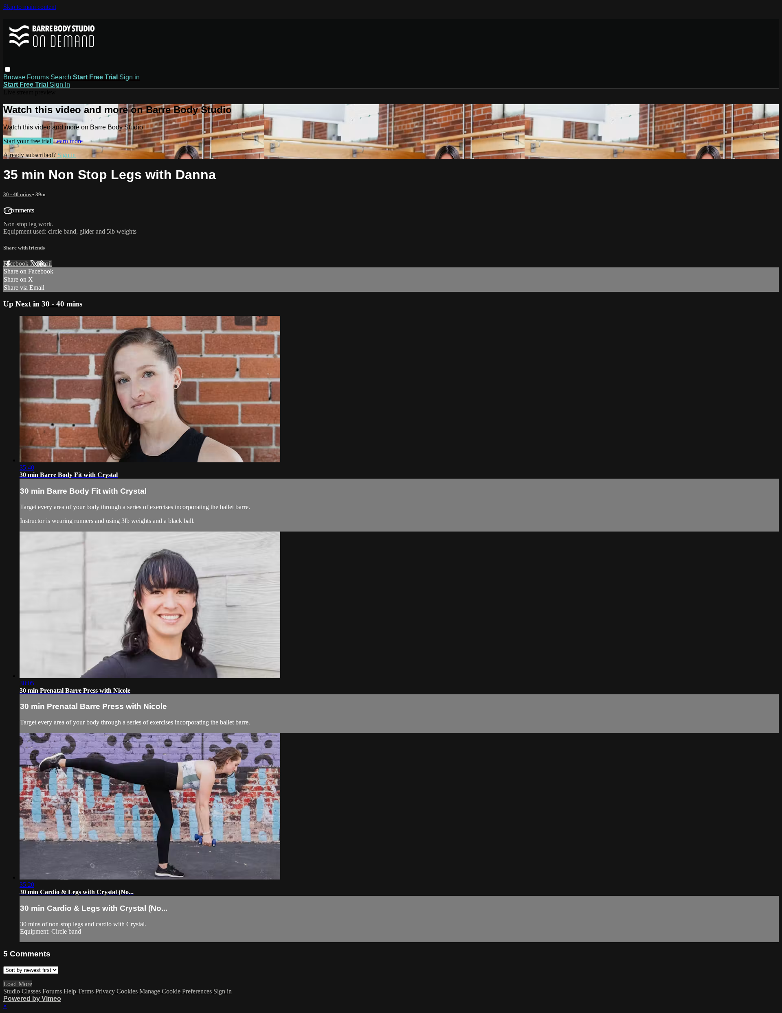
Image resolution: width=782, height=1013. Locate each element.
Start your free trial (28, 141)
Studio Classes (22, 991)
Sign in (129, 77)
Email (44, 263)
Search (62, 77)
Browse (15, 77)
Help (71, 991)
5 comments (18, 210)
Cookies (127, 991)
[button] (7, 69)
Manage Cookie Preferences (176, 991)
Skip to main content (29, 6)
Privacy (105, 991)
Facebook (16, 263)
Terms (86, 991)
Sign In (60, 84)
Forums (39, 77)
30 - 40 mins (17, 194)
